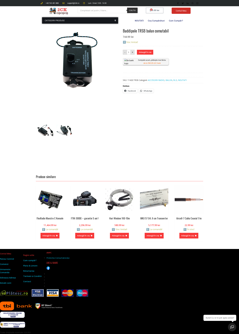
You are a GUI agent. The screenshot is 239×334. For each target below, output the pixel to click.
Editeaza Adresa (8, 277)
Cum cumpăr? (176, 20)
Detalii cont (5, 283)
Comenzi (4, 264)
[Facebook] (178, 3)
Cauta (132, 10)
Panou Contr (6, 259)
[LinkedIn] (188, 3)
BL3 (175, 80)
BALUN (169, 80)
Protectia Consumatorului (57, 258)
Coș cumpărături (156, 20)
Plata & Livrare (30, 265)
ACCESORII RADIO (156, 80)
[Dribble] (192, 3)
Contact (27, 281)
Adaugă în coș (145, 52)
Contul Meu (181, 10)
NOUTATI (139, 20)
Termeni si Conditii (32, 276)
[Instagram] (197, 3)
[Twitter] (183, 3)
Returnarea (28, 271)
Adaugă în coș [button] (48, 235)
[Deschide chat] (232, 327)
